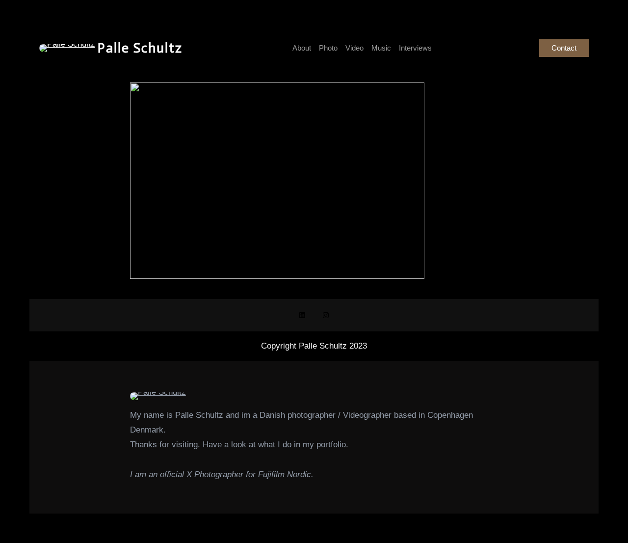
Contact (563, 48)
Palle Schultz (140, 48)
